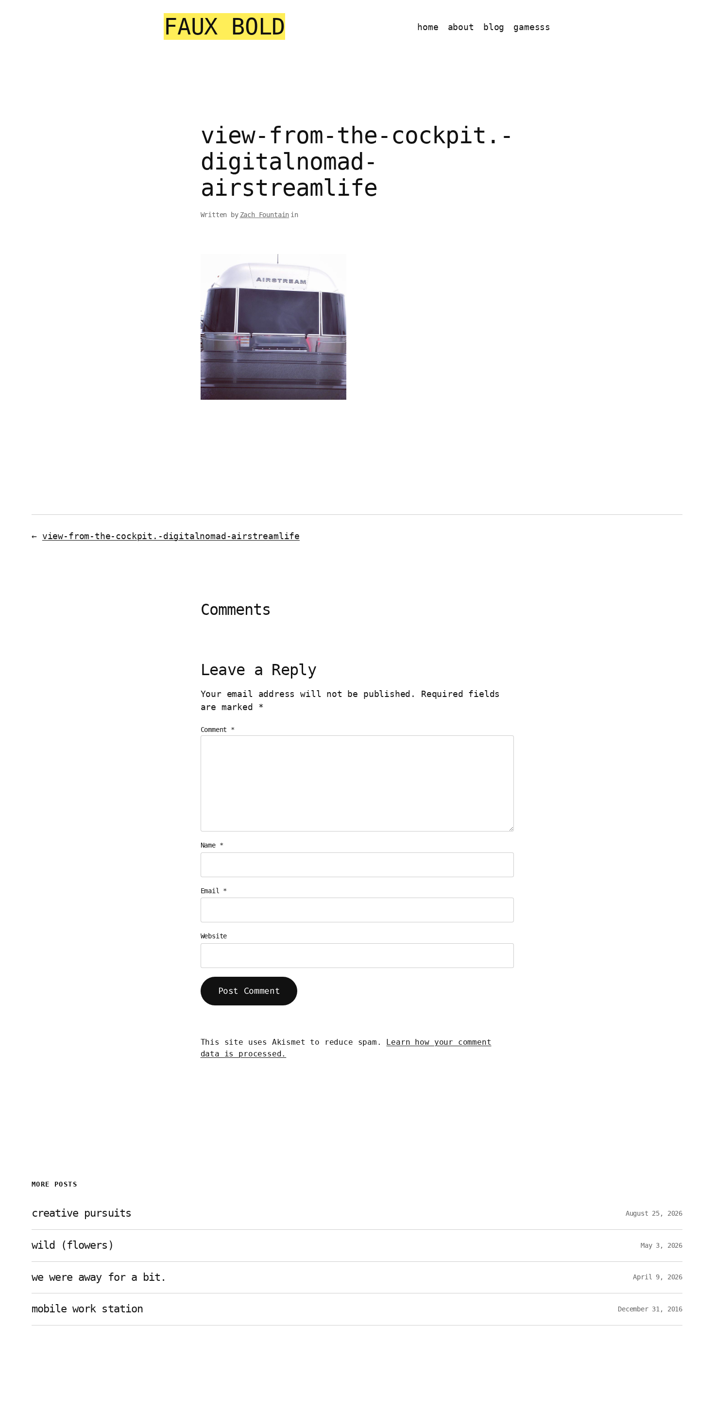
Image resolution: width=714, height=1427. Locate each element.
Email (214, 891)
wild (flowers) (73, 1245)
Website (214, 936)
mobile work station (87, 1309)
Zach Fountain (264, 215)
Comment (218, 729)
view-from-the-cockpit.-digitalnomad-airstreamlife (171, 536)
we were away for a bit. (99, 1277)
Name (212, 845)
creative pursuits (81, 1213)
